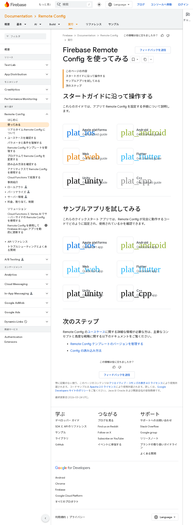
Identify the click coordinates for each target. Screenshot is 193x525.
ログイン (183, 4)
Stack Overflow (149, 426)
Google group (148, 432)
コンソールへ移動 (161, 4)
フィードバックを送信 (153, 50)
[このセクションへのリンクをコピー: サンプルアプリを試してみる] (144, 209)
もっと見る (45, 4)
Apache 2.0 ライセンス (103, 386)
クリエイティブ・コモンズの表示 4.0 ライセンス (136, 383)
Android (60, 477)
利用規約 (60, 517)
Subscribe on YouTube (111, 438)
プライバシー (77, 517)
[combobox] (74, 4)
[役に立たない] (168, 35)
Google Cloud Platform (69, 495)
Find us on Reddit (108, 426)
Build (52, 24)
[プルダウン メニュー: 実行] (77, 24)
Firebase (68, 35)
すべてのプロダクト (67, 501)
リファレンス (94, 24)
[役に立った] (162, 35)
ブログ (141, 4)
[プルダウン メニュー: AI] (41, 24)
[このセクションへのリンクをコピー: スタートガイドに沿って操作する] (156, 97)
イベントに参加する (110, 444)
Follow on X (104, 432)
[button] (22, 64)
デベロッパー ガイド (67, 420)
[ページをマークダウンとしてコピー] (145, 59)
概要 (7, 24)
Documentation (18, 16)
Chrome (60, 483)
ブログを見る (106, 420)
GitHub (59, 444)
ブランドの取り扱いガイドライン (158, 446)
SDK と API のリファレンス (71, 426)
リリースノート (149, 438)
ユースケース (96, 332)
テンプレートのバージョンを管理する (106, 344)
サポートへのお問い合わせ (156, 420)
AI (35, 24)
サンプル (113, 24)
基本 (19, 24)
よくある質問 (148, 453)
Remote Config (51, 16)
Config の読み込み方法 (86, 351)
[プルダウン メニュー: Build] (60, 24)
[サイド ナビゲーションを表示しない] (45, 518)
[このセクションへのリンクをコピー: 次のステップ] (102, 322)
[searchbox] (25, 36)
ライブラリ (61, 438)
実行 (70, 24)
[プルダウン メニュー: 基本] (26, 24)
